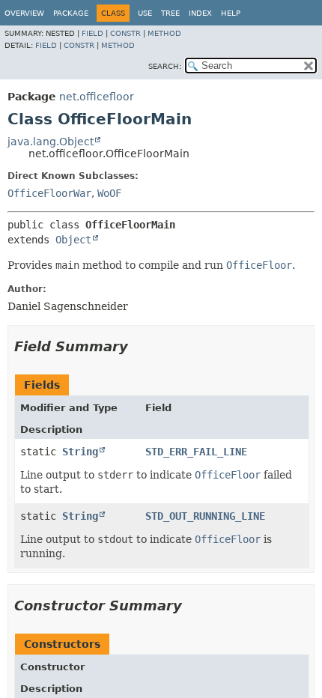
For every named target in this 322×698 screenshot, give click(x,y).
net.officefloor (96, 97)
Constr (125, 33)
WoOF (109, 193)
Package (70, 13)
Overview (24, 13)
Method (164, 33)
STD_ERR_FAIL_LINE (196, 452)
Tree (170, 13)
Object (73, 240)
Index (200, 13)
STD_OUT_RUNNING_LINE (205, 516)
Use (145, 13)
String (80, 452)
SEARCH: (164, 66)
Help (230, 13)
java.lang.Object (50, 142)
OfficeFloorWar (49, 193)
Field (92, 33)
